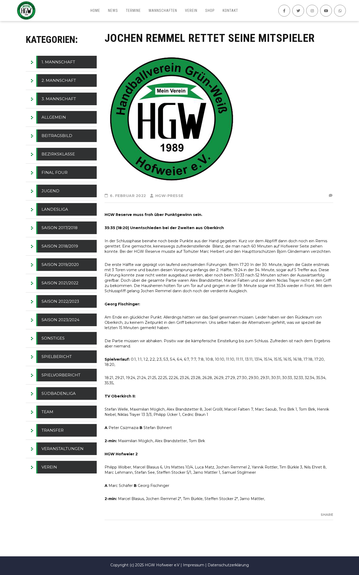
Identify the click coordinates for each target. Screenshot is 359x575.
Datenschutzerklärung (228, 565)
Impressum (193, 565)
